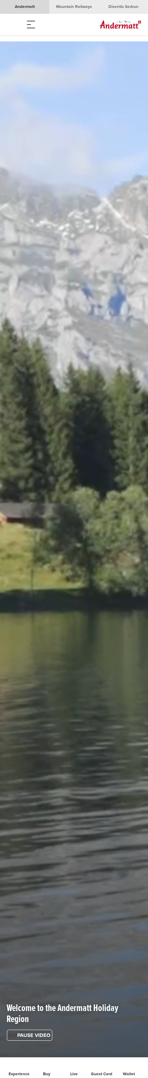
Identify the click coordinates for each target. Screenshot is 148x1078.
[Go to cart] (41, 25)
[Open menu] (14, 25)
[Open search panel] (27, 25)
